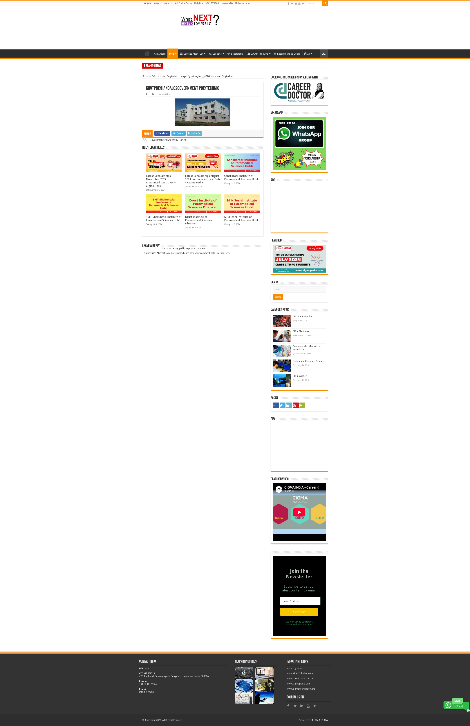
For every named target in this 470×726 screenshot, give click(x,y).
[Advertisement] (260, 37)
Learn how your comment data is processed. (206, 253)
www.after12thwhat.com (300, 673)
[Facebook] (289, 3)
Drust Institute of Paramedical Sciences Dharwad (198, 220)
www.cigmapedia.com (298, 683)
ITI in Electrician (301, 331)
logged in (180, 248)
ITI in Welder (300, 376)
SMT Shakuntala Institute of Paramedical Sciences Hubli (163, 218)
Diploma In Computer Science (308, 361)
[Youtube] (299, 3)
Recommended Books (288, 53)
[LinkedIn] (295, 3)
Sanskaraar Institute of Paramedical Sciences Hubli (241, 177)
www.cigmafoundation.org (301, 688)
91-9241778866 (148, 684)
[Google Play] (303, 3)
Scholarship (237, 53)
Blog (171, 53)
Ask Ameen (160, 53)
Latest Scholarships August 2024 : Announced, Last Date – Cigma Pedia (203, 179)
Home (147, 76)
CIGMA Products (259, 53)
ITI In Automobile (302, 316)
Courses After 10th (193, 53)
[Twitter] (292, 3)
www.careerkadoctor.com (300, 678)
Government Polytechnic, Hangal (170, 76)
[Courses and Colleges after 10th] (200, 19)
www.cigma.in (294, 668)
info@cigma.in (146, 692)
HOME (147, 53)
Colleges (217, 53)
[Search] (325, 3)
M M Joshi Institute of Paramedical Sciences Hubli (241, 218)
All (308, 53)
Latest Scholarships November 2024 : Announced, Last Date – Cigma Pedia (161, 180)
